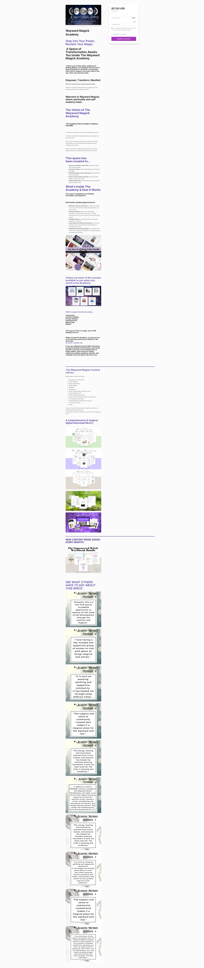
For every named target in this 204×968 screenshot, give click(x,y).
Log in (134, 21)
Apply (133, 17)
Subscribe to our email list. (119, 34)
